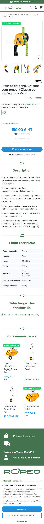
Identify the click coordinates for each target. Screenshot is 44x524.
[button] (30, 7)
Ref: (31, 98)
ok (22, 216)
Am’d (15, 216)
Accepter (22, 509)
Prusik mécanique (28, 104)
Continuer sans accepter (22, 515)
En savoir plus (8, 123)
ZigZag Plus (9, 183)
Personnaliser (22, 522)
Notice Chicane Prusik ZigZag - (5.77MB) (21, 314)
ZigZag (37, 180)
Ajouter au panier (23, 149)
